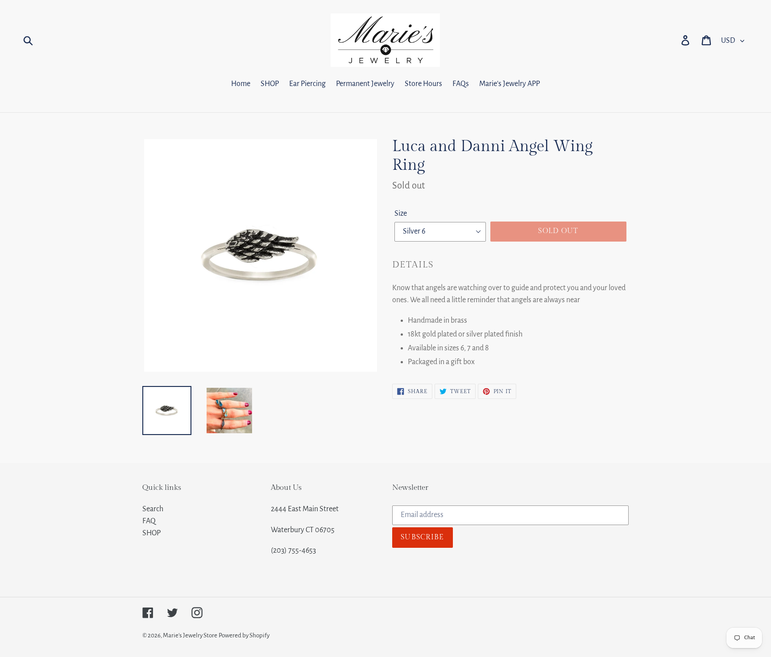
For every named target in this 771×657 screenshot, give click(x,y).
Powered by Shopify (244, 635)
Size (400, 213)
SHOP (151, 533)
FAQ (149, 521)
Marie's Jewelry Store (190, 635)
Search (152, 509)
